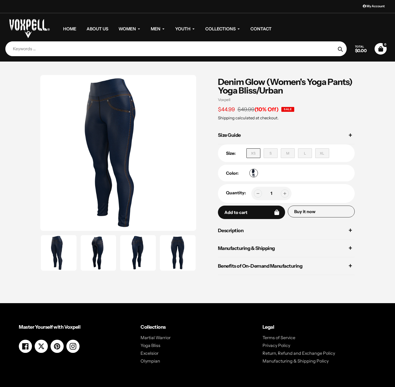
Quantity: (236, 192)
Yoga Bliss (150, 345)
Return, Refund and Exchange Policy (299, 353)
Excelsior (150, 353)
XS (253, 153)
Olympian (150, 361)
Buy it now (304, 211)
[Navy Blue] (253, 173)
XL (322, 153)
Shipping (226, 117)
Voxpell (224, 99)
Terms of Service (279, 337)
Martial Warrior (156, 337)
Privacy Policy (276, 345)
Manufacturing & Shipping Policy (296, 361)
